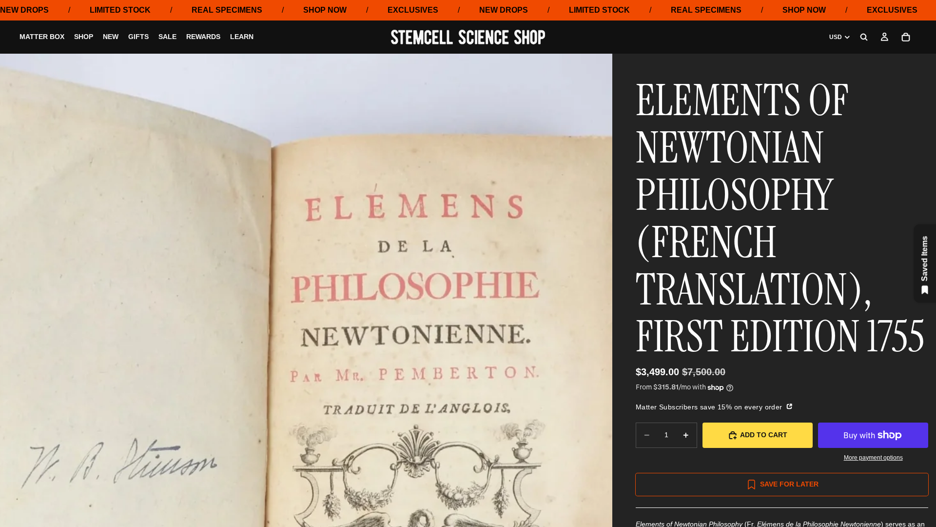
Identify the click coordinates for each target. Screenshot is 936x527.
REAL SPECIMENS (227, 10)
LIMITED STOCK (120, 10)
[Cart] (905, 37)
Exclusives (413, 10)
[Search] (864, 37)
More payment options (873, 457)
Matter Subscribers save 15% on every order (710, 407)
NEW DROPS (24, 10)
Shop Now (325, 10)
